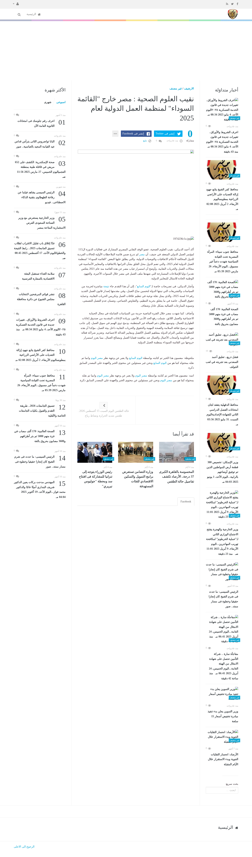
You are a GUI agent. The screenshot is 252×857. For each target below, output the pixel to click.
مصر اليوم (97, 358)
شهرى (47, 102)
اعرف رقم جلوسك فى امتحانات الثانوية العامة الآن (42, 123)
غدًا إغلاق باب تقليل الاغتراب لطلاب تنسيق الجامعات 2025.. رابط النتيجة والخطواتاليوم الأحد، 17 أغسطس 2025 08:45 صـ (40, 250)
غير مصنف (176, 88)
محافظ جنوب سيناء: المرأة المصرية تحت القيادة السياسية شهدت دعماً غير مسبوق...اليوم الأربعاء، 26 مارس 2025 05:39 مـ (222, 261)
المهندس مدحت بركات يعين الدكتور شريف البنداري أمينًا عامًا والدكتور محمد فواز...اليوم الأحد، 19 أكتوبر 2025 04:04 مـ (40, 489)
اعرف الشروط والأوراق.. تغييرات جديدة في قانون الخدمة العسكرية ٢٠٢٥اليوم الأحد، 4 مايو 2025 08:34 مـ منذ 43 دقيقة (222, 142)
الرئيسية (32, 14)
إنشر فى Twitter (165, 133)
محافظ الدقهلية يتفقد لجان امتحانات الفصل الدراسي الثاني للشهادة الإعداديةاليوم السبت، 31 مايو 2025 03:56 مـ (222, 414)
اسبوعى (61, 102)
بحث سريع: (231, 783)
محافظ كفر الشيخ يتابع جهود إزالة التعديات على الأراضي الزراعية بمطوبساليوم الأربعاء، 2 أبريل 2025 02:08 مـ (222, 199)
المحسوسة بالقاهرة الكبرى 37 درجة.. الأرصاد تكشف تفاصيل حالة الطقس (176, 476)
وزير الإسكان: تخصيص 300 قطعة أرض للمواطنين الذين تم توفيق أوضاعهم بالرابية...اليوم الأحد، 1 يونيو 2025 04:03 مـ (222, 472)
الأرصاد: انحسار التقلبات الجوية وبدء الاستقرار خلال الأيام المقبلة (223, 759)
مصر (142, 254)
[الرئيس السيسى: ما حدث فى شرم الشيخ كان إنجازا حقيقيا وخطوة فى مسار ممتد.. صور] (222, 572)
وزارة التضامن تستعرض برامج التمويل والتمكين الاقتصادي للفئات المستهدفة (137, 479)
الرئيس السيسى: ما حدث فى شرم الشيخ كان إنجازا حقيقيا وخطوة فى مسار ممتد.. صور (223, 599)
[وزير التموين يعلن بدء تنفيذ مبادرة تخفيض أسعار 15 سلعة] (222, 694)
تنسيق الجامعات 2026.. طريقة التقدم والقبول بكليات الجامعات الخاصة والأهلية (42, 410)
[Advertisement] (126, 50)
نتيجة (106, 286)
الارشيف (189, 88)
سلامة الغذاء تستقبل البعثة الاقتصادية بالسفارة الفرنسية (44, 275)
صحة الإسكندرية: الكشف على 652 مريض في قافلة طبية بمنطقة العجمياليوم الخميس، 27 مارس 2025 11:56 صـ (40, 169)
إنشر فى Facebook (133, 133)
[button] (16, 3)
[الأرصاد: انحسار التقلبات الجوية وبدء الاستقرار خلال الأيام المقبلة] (222, 737)
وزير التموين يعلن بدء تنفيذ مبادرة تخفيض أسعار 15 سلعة (223, 716)
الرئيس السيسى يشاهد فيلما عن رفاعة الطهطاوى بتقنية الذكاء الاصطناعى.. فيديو (42, 197)
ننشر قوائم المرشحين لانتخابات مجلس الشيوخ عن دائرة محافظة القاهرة (41, 299)
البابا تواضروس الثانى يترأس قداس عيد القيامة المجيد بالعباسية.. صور (40, 143)
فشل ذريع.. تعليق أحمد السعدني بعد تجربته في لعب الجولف (222, 362)
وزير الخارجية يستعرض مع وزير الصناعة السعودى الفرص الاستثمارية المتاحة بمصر (42, 222)
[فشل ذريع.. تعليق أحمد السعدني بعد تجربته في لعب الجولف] (222, 339)
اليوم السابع (143, 286)
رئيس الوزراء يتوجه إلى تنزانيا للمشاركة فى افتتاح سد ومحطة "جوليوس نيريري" (95, 479)
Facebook (186, 501)
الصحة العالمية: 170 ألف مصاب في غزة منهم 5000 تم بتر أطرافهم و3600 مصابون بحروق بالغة (223, 317)
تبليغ (145, 140)
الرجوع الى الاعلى (24, 846)
